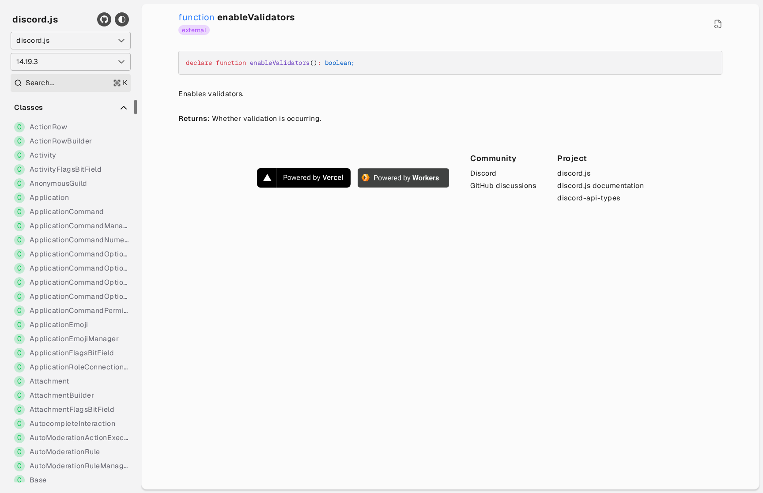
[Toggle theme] (122, 19)
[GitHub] (104, 19)
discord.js (35, 19)
